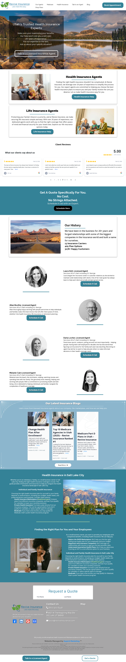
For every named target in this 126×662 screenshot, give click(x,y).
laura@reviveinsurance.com (62, 620)
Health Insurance (62, 4)
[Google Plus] (28, 621)
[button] (38, 436)
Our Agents (39, 4)
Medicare (50, 4)
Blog (88, 4)
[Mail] (34, 621)
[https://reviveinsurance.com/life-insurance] (95, 121)
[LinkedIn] (21, 621)
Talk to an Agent (77, 4)
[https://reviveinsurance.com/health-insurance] (31, 87)
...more (38, 445)
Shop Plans (39, 7)
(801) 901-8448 (56, 607)
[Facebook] (14, 621)
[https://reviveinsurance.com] (15, 5)
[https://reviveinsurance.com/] (27, 608)
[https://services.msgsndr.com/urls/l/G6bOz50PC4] (36, 276)
